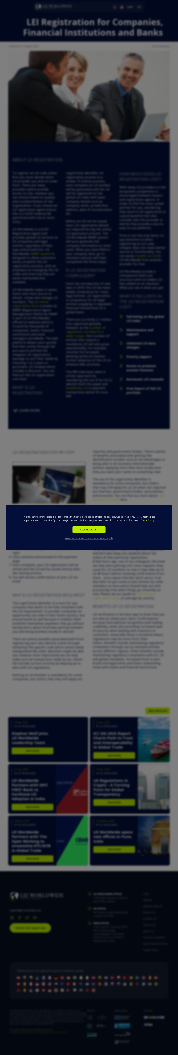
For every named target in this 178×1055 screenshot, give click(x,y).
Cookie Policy (147, 520)
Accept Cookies (89, 529)
